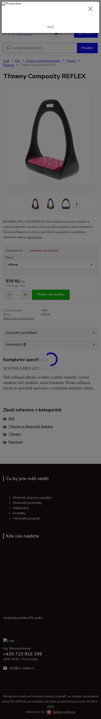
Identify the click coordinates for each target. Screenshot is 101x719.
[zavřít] (90, 9)
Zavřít (50, 26)
